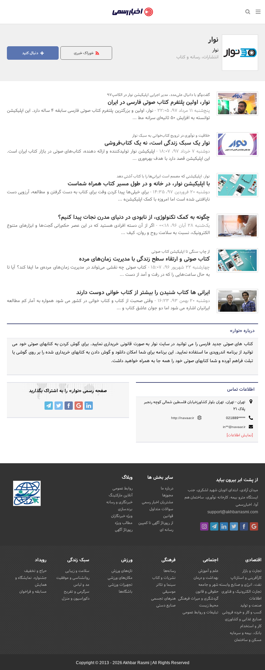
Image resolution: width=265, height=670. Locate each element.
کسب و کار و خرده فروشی (242, 612)
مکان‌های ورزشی (120, 578)
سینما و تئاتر (166, 585)
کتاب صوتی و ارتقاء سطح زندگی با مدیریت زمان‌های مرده (144, 259)
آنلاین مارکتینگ (120, 495)
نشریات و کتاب (164, 578)
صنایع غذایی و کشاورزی (243, 619)
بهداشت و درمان (206, 578)
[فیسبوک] (244, 526)
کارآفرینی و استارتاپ (246, 578)
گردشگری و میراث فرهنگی (198, 598)
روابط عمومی (122, 488)
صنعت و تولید (251, 605)
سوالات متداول (161, 509)
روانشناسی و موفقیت (72, 578)
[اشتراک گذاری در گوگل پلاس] (79, 405)
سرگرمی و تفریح (76, 592)
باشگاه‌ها (125, 592)
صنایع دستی (166, 605)
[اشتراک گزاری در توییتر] (59, 405)
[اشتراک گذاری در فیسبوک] (69, 405)
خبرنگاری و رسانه (119, 502)
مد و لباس (81, 585)
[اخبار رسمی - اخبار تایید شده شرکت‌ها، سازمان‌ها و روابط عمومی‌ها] (133, 12)
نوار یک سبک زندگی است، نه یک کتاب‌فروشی (157, 143)
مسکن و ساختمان (248, 640)
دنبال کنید (30, 53)
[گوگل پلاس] (254, 526)
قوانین (168, 516)
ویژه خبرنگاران (121, 516)
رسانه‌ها (170, 571)
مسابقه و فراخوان (33, 592)
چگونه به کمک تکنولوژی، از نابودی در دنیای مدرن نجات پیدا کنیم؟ (134, 217)
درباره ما (167, 488)
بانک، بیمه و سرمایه (246, 633)
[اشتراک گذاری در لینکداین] (89, 405)
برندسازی (125, 509)
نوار (213, 40)
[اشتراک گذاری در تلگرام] (49, 405)
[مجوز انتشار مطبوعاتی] (27, 494)
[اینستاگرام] (204, 526)
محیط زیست (208, 605)
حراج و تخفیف (35, 571)
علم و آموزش (208, 571)
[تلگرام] (214, 526)
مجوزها (167, 495)
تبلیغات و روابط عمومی (200, 612)
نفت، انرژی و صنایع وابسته (240, 585)
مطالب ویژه (123, 523)
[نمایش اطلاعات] (240, 435)
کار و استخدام (251, 626)
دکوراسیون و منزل (75, 598)
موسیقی (169, 592)
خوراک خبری (84, 53)
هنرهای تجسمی (163, 598)
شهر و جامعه (208, 585)
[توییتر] (234, 526)
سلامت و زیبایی (77, 571)
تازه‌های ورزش (121, 571)
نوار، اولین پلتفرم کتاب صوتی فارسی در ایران (159, 102)
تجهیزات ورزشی (120, 585)
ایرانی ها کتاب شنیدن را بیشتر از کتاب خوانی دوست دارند (143, 292)
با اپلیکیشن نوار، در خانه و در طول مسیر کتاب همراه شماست (139, 183)
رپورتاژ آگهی (123, 530)
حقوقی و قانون (207, 592)
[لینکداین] (224, 526)
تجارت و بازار (252, 571)
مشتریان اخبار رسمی (157, 502)
